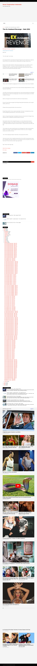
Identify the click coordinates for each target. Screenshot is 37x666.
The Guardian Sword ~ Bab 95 (9, 354)
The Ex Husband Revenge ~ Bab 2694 (10, 367)
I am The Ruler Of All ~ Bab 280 (9, 296)
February (6, 242)
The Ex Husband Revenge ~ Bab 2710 (10, 246)
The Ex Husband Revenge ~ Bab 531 (10, 257)
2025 (5, 229)
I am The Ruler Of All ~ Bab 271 (9, 305)
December (6, 231)
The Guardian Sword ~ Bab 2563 (9, 342)
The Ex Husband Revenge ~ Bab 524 (10, 374)
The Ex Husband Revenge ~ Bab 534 (10, 254)
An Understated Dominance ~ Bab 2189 (11, 324)
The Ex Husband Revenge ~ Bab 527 (10, 371)
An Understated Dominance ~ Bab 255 (11, 269)
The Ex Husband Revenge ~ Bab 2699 (10, 361)
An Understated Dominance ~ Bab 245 (11, 330)
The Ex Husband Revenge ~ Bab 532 (10, 256)
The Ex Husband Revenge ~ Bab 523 (10, 375)
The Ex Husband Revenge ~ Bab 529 (10, 369)
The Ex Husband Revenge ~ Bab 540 (10, 247)
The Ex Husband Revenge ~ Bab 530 (10, 368)
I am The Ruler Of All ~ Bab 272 (9, 304)
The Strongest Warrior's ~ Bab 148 (10, 276)
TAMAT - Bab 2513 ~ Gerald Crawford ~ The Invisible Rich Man (16, 218)
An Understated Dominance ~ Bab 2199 (11, 261)
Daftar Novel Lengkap (6, 148)
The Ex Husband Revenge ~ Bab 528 (10, 370)
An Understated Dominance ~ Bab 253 (11, 271)
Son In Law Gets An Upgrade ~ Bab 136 (11, 289)
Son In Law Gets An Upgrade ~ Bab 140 (11, 285)
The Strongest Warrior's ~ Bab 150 (10, 274)
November (6, 232)
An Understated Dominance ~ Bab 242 (11, 333)
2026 (5, 228)
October (6, 233)
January (5, 381)
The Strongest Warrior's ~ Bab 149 (10, 275)
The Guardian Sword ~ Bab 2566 (9, 310)
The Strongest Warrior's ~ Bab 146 (10, 278)
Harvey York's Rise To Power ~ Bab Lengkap (14, 222)
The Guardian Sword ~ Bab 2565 (9, 340)
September (6, 234)
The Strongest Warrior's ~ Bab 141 (10, 284)
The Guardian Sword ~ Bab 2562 (9, 343)
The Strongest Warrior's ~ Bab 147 (10, 277)
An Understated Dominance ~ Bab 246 (11, 329)
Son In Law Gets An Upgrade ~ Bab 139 (11, 286)
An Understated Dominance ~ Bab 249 (11, 326)
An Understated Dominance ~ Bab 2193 (11, 319)
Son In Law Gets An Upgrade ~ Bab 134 (11, 291)
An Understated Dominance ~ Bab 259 (11, 264)
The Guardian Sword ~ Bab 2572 (9, 258)
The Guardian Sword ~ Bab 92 (9, 357)
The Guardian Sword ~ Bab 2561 (9, 344)
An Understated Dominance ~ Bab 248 (11, 327)
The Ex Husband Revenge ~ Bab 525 (10, 373)
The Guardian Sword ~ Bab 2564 (9, 341)
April (5, 240)
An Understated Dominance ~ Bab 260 (11, 263)
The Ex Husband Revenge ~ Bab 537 (10, 250)
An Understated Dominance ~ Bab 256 (11, 268)
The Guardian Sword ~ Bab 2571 (9, 259)
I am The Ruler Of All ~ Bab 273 (9, 303)
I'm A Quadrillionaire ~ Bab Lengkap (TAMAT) (14, 215)
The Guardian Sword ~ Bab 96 (9, 353)
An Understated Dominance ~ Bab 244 (11, 331)
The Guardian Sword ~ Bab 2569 (9, 306)
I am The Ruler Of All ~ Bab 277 (9, 299)
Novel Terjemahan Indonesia (12, 4)
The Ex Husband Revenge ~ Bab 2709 (10, 313)
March (5, 241)
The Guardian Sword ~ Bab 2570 (9, 260)
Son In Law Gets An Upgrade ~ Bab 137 (11, 288)
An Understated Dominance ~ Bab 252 (11, 272)
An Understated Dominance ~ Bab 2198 (11, 262)
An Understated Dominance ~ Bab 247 (11, 328)
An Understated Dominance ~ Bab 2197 (11, 311)
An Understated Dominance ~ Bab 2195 (11, 317)
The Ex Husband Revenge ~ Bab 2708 (10, 314)
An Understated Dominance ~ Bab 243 (11, 332)
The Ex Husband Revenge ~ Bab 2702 (10, 339)
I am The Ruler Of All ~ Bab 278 (9, 298)
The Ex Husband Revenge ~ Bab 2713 (10, 243)
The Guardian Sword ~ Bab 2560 (9, 345)
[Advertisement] (18, 14)
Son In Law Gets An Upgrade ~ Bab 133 (10, 292)
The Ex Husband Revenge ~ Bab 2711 (10, 245)
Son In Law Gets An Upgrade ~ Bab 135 (10, 290)
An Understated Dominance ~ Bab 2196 (11, 312)
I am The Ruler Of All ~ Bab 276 (9, 300)
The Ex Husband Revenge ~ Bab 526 (10, 372)
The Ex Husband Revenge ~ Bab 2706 (10, 316)
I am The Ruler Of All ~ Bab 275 (9, 301)
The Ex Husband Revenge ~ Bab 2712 (10, 244)
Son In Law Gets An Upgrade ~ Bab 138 (11, 287)
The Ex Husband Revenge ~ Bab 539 (10, 248)
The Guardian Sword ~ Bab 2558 (9, 347)
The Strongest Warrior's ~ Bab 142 (10, 283)
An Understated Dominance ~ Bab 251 (10, 273)
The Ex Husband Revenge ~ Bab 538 (10, 249)
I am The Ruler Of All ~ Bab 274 (9, 302)
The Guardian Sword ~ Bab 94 (9, 355)
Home (4, 23)
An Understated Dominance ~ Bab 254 (11, 270)
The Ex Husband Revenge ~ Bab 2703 (10, 338)
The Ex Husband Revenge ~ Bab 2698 (10, 362)
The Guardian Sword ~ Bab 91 (9, 358)
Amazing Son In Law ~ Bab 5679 (9, 380)
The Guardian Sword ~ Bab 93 (9, 356)
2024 (5, 230)
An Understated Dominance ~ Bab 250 (11, 325)
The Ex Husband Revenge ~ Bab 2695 (10, 366)
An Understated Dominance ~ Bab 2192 (11, 320)
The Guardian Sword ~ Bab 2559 (9, 346)
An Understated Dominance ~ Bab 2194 (11, 318)
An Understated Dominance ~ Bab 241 (10, 334)
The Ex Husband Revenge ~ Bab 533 (10, 255)
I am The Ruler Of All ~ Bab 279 (9, 297)
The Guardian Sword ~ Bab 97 (9, 352)
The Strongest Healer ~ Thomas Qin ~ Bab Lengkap (15, 403)
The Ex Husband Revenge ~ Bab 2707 (10, 315)
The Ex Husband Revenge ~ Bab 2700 (10, 360)
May (5, 239)
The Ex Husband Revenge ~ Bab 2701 (10, 359)
